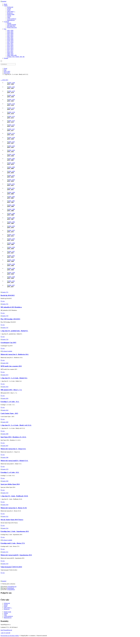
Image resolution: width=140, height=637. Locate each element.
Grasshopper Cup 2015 (8, 342)
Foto (5, 70)
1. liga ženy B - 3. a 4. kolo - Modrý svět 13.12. (16, 425)
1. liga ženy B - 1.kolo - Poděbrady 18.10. (14, 496)
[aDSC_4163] (11, 99)
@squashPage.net (11, 586)
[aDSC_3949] (11, 260)
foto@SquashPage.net (6, 630)
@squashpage (10, 588)
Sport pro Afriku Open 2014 (10, 484)
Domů (5, 68)
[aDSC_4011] (11, 188)
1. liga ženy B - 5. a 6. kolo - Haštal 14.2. (14, 378)
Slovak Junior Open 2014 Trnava (12, 519)
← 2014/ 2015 (4, 80)
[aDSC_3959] (11, 247)
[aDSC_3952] (11, 255)
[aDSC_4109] (11, 137)
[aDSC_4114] (11, 133)
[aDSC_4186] (11, 82)
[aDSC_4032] (11, 175)
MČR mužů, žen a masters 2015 (11, 366)
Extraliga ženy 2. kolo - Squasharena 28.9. (15, 531)
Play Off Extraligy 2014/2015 (10, 319)
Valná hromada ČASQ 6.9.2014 (11, 567)
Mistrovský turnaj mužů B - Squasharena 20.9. (16, 555)
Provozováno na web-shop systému (10, 635)
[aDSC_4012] (11, 184)
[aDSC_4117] (11, 129)
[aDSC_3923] (11, 281)
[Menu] (1, 61)
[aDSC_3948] (11, 264)
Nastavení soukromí (42, 635)
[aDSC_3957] (11, 251)
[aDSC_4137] (11, 108)
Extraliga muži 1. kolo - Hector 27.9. (13, 543)
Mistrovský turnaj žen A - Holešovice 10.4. (15, 354)
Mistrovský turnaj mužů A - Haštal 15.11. (14, 460)
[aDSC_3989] (11, 209)
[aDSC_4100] (11, 154)
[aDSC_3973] (11, 234)
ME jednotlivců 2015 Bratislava (11, 307)
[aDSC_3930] (11, 272)
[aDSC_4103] (11, 146)
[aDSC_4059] (11, 171)
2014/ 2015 (7, 73)
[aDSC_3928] (11, 276)
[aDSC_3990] (11, 205)
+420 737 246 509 (5, 633)
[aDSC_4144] (11, 103)
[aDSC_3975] (11, 230)
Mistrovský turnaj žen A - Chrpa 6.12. (13, 449)
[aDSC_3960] (11, 243)
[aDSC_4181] (11, 87)
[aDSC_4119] (11, 125)
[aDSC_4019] (11, 179)
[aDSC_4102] (11, 150)
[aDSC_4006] (11, 192)
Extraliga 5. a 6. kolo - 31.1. (10, 401)
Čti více (3, 301)
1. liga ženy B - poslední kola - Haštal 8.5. (14, 331)
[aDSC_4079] (11, 163)
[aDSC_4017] (11, 285)
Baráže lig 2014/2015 (8, 295)
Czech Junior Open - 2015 (9, 413)
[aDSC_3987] (11, 217)
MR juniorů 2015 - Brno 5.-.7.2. (11, 390)
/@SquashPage (11, 589)
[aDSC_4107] (11, 141)
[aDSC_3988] (11, 213)
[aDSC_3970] (11, 238)
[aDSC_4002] (11, 196)
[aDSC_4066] (11, 167)
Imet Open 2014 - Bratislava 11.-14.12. (13, 437)
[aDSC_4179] (11, 91)
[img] (3, 1)
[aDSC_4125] (11, 120)
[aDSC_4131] (11, 116)
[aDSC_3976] (11, 226)
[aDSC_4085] (11, 158)
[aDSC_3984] (11, 222)
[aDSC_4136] (11, 112)
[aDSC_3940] (11, 268)
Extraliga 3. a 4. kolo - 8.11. (10, 472)
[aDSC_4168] (11, 95)
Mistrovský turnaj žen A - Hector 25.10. (14, 508)
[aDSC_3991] (11, 201)
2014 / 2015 (7, 71)
